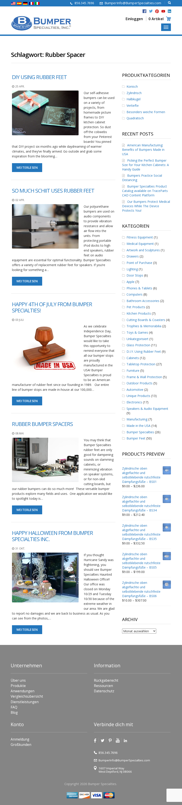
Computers (134, 294)
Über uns (18, 680)
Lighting (132, 269)
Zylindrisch (134, 93)
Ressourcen (103, 685)
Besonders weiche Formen (146, 112)
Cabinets (133, 358)
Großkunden (21, 744)
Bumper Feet (136, 438)
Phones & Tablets (139, 288)
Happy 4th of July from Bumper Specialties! (52, 307)
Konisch (132, 86)
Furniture (133, 370)
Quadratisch (135, 118)
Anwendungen (22, 691)
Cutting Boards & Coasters (146, 320)
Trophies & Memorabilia (144, 326)
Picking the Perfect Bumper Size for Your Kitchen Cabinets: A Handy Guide (145, 164)
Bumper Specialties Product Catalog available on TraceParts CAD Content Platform (145, 190)
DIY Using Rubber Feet (39, 77)
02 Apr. (20, 200)
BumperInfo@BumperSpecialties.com (133, 3)
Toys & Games (137, 332)
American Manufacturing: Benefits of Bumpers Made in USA (143, 149)
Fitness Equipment (140, 237)
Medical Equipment (140, 244)
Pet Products (136, 307)
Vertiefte (133, 105)
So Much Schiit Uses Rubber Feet (53, 190)
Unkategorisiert (137, 339)
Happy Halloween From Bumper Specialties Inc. (52, 536)
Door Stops (135, 275)
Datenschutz (104, 691)
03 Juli (19, 320)
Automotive (135, 389)
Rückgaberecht (106, 680)
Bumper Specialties (140, 432)
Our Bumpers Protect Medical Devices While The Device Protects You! (146, 206)
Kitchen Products (139, 313)
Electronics (134, 402)
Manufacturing (137, 419)
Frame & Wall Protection (144, 377)
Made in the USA (138, 426)
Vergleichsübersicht (27, 696)
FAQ (14, 707)
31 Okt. (20, 548)
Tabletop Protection (141, 364)
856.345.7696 (84, 3)
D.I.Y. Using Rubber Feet (144, 351)
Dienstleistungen (25, 702)
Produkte (18, 685)
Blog (14, 712)
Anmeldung (20, 739)
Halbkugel (133, 99)
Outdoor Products (139, 383)
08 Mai (19, 433)
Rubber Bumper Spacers (42, 424)
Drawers (133, 256)
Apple (131, 282)
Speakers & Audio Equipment (147, 408)
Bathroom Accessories (143, 301)
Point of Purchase (139, 263)
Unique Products (138, 396)
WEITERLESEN (27, 167)
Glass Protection (138, 345)
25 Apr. (20, 86)
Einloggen (134, 18)
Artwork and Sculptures (143, 250)
